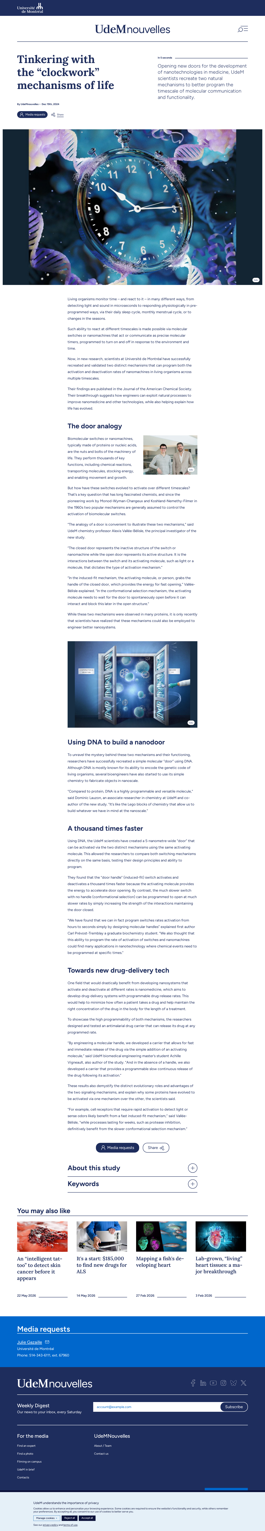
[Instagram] (223, 1383)
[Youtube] (213, 1383)
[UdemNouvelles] (132, 28)
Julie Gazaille (29, 1342)
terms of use (70, 1524)
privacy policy (50, 1524)
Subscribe (234, 1406)
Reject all (69, 1517)
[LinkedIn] (203, 1383)
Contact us (101, 1453)
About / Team (103, 1445)
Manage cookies (46, 1518)
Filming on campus (29, 1461)
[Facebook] (193, 1383)
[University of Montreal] (30, 8)
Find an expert (26, 1445)
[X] (243, 1383)
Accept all (87, 1517)
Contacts (23, 1477)
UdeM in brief (26, 1469)
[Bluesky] (233, 1383)
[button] (242, 28)
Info (256, 280)
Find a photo (25, 1453)
